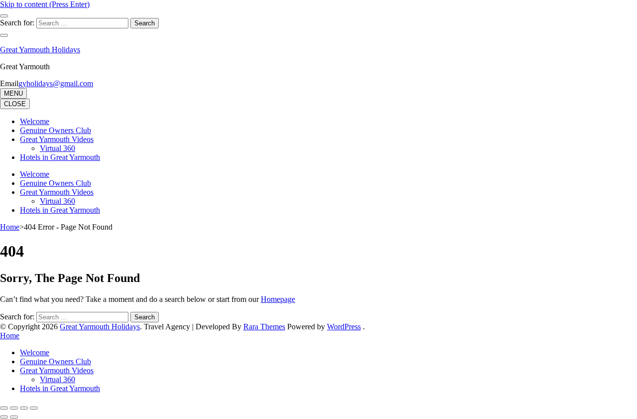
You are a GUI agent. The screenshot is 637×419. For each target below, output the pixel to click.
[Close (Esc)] (34, 408)
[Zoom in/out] (4, 408)
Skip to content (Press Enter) (45, 4)
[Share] (24, 408)
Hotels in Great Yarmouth (60, 157)
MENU (13, 93)
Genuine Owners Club (55, 130)
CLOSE (15, 104)
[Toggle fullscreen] (14, 408)
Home (9, 335)
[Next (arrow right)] (14, 417)
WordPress (344, 326)
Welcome (34, 121)
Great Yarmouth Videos (57, 139)
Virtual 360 (57, 148)
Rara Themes (264, 326)
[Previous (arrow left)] (4, 417)
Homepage (278, 299)
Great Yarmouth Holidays (40, 49)
